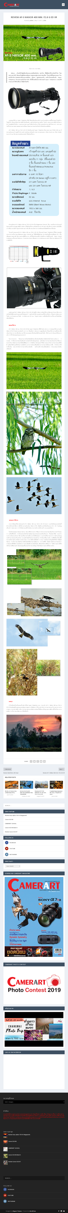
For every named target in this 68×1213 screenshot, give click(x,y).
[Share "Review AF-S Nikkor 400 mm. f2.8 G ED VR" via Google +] (37, 761)
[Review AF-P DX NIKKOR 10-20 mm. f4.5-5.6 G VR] (41, 785)
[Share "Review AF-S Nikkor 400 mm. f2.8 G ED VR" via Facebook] (31, 761)
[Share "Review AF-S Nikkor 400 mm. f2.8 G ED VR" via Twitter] (34, 761)
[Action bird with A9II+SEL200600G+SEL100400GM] (26, 785)
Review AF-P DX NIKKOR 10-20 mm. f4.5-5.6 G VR (40, 792)
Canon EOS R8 (9, 819)
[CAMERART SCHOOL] (5, 1149)
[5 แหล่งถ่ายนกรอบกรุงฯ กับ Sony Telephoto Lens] (56, 785)
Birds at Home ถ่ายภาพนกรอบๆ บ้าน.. (10, 791)
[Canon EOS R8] (5, 1142)
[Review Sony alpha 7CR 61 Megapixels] (5, 1136)
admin (31, 20)
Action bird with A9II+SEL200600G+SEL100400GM (26, 792)
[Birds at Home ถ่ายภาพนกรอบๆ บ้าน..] (11, 785)
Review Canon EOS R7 (11, 832)
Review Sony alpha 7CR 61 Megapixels (16, 815)
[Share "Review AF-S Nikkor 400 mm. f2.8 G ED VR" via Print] (44, 761)
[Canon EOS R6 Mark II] (5, 1156)
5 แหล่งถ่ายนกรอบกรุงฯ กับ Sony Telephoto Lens (56, 792)
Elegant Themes (17, 1211)
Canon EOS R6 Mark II (11, 827)
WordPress (33, 1211)
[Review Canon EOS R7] (5, 1163)
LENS (44, 20)
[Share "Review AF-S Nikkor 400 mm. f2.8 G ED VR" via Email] (41, 761)
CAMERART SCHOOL (10, 823)
